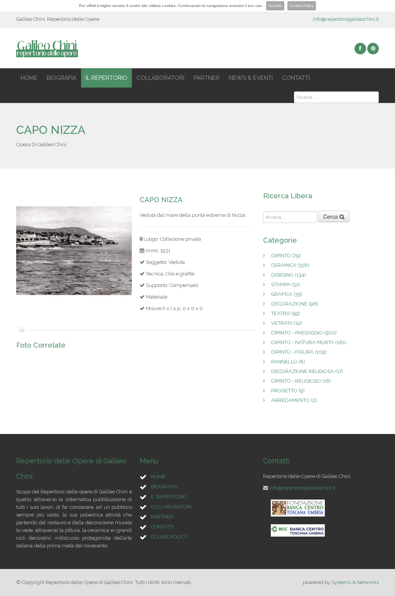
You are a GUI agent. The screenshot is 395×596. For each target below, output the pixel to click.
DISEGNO (288, 275)
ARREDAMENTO (294, 400)
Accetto (275, 5)
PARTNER (206, 77)
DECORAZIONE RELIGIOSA (307, 371)
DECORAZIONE (294, 304)
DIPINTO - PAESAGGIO (304, 333)
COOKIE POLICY (169, 537)
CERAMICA (290, 265)
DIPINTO (286, 255)
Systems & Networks (355, 582)
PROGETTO (288, 390)
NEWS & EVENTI (251, 77)
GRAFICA (286, 294)
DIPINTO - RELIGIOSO (301, 381)
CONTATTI (296, 77)
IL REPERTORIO (106, 77)
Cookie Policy (302, 5)
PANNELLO (288, 362)
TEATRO (285, 313)
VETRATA (286, 323)
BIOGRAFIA (61, 77)
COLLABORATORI (160, 77)
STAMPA (285, 284)
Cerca (331, 216)
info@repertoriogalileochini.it (346, 19)
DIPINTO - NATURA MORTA (308, 342)
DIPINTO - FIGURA (299, 352)
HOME (29, 77)
